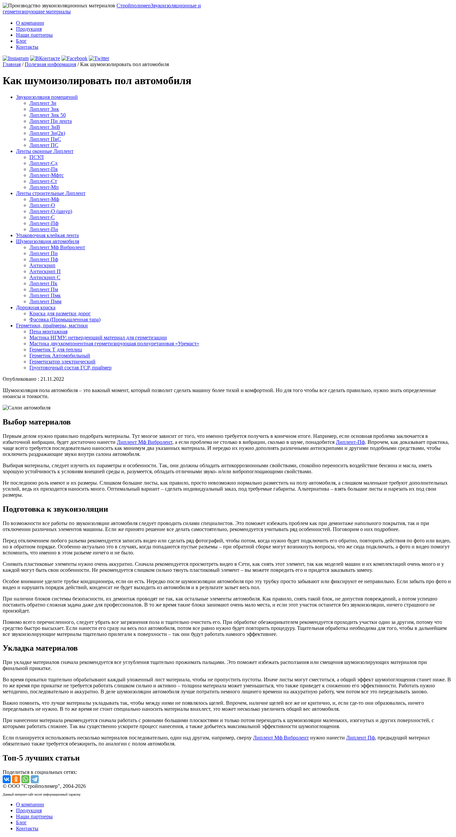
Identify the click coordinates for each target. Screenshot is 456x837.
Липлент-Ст (43, 181)
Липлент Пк (43, 283)
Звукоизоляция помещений (47, 97)
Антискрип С (44, 277)
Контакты (27, 47)
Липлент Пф (43, 259)
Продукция (29, 29)
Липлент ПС (43, 145)
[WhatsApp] (25, 779)
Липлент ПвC (45, 139)
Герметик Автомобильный (59, 355)
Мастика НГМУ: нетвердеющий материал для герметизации (98, 337)
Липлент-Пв (43, 169)
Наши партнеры (34, 35)
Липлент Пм (43, 289)
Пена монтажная (48, 331)
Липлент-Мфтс (46, 175)
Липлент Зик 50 (47, 115)
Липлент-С (42, 217)
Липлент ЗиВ (44, 127)
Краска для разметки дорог (60, 313)
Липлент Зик (44, 109)
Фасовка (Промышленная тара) (64, 319)
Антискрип (42, 265)
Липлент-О (42, 205)
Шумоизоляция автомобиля (47, 241)
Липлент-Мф (44, 199)
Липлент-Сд (43, 163)
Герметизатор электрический (62, 361)
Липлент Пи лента (50, 121)
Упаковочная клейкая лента (47, 235)
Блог (21, 41)
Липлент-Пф (43, 223)
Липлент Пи (43, 253)
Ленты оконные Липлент (44, 151)
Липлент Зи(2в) (47, 133)
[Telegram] (35, 779)
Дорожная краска (35, 307)
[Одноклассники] (16, 779)
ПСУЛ (36, 157)
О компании (30, 23)
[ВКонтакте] (7, 779)
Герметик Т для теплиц (55, 349)
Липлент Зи (42, 103)
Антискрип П (45, 271)
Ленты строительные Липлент (50, 193)
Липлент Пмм (45, 301)
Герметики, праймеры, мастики (52, 325)
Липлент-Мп (44, 187)
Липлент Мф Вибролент (57, 247)
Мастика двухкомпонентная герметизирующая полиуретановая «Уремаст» (114, 343)
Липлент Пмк (45, 295)
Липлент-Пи (43, 229)
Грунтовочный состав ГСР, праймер (70, 367)
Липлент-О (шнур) (50, 211)
